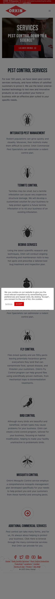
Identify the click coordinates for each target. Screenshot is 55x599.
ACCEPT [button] (19, 304)
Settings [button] (8, 304)
